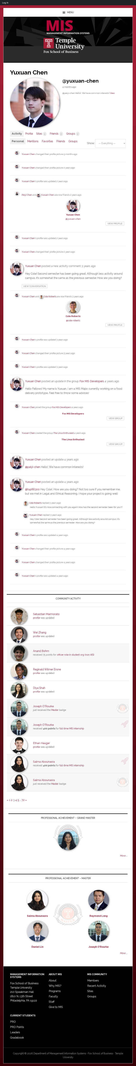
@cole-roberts (73, 320)
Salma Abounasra (44, 761)
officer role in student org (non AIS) (75, 654)
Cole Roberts (50, 296)
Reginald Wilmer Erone (47, 669)
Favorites (47, 141)
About (52, 980)
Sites (40, 133)
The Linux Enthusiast (63, 433)
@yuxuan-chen (73, 219)
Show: (91, 143)
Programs (55, 991)
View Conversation (34, 286)
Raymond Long (99, 916)
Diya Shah (39, 687)
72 (23, 800)
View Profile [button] (114, 223)
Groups (72, 133)
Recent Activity (96, 985)
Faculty (53, 996)
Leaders (15, 1032)
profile (36, 617)
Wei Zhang (39, 632)
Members (93, 980)
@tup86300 (32, 489)
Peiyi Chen (27, 195)
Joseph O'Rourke (43, 706)
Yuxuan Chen (28, 154)
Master (54, 710)
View (112, 93)
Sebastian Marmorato (46, 614)
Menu (70, 12)
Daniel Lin (37, 947)
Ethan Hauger (41, 743)
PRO (13, 1021)
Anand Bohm (41, 651)
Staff (51, 1001)
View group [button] (115, 418)
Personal (18, 141)
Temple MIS (68, 27)
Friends (56, 133)
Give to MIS (56, 1007)
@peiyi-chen (32, 467)
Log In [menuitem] (5, 2)
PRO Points (17, 1027)
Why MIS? (55, 985)
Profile (29, 133)
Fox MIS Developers (91, 381)
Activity (17, 133)
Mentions (32, 141)
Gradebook (17, 1037)
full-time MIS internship (72, 728)
